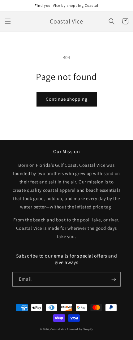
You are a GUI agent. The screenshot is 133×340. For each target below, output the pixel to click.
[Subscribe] (113, 279)
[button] (8, 21)
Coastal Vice (58, 329)
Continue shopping (67, 99)
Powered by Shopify (80, 329)
